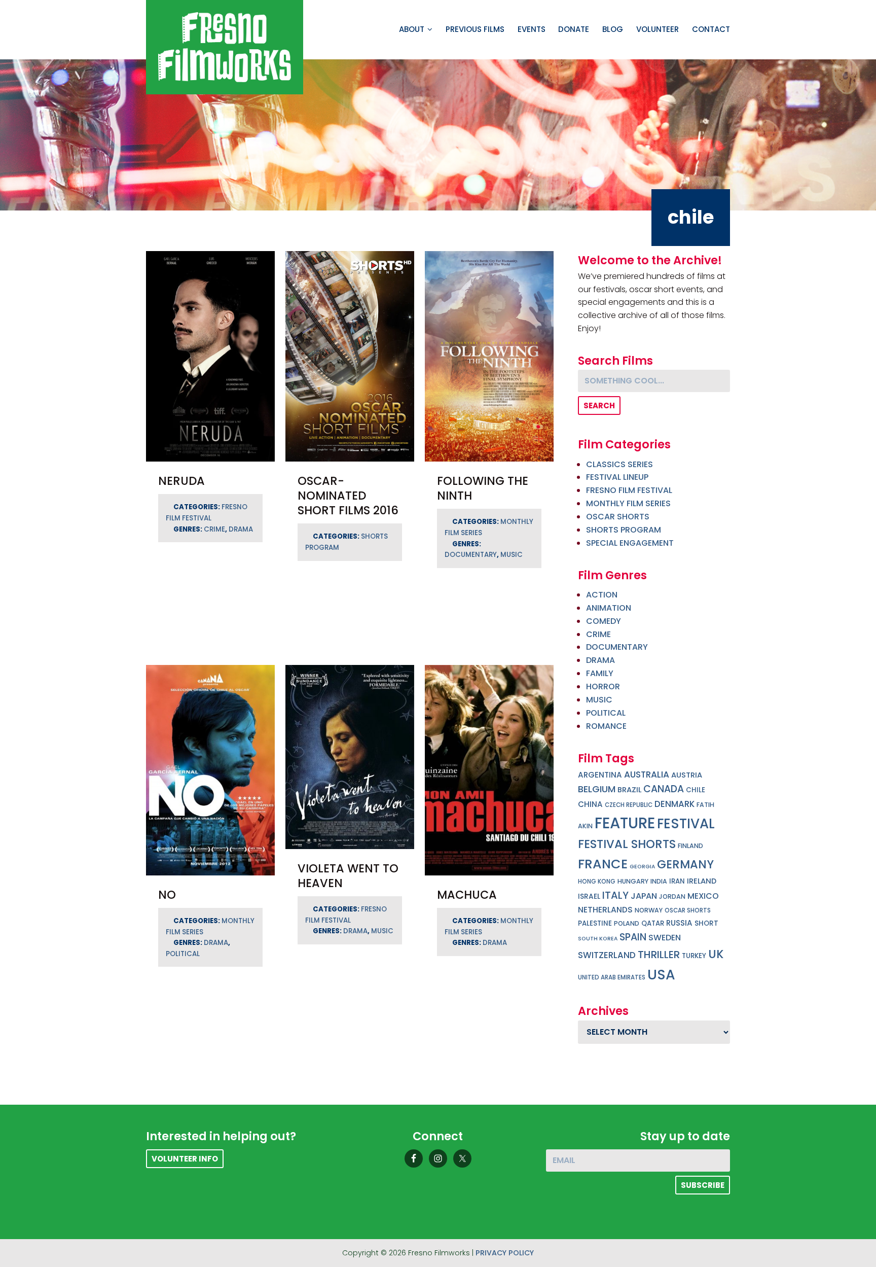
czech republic (628, 805)
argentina (600, 774)
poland (626, 923)
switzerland (607, 955)
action (601, 595)
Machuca (467, 895)
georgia (642, 866)
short (706, 923)
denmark (674, 804)
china (590, 804)
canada (663, 789)
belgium (596, 789)
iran (677, 881)
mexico (703, 896)
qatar (652, 923)
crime (214, 529)
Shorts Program (623, 530)
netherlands (605, 909)
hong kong (596, 881)
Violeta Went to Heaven (348, 875)
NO (167, 895)
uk (715, 954)
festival (686, 824)
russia (679, 923)
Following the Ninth (482, 488)
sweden (664, 937)
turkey (694, 956)
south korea (597, 938)
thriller (659, 954)
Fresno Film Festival (629, 490)
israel (589, 896)
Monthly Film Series (628, 503)
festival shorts (627, 844)
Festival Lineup (617, 477)
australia (646, 774)
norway (649, 910)
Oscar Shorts (617, 516)
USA (661, 974)
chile (695, 790)
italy (615, 895)
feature (625, 823)
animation (608, 608)
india (658, 881)
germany (685, 864)
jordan (672, 896)
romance (606, 726)
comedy (603, 621)
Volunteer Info (185, 1158)
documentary (471, 554)
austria (686, 775)
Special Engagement (630, 543)
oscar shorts (688, 910)
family (599, 673)
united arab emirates (611, 977)
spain (632, 937)
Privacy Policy (505, 1253)
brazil (629, 790)
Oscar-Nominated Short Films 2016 (348, 495)
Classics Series (619, 464)
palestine (595, 923)
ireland (701, 881)
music (511, 554)
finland (690, 845)
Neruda (181, 481)
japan (644, 896)
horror (603, 686)
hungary (632, 881)
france (603, 864)
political (183, 954)
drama (241, 529)
